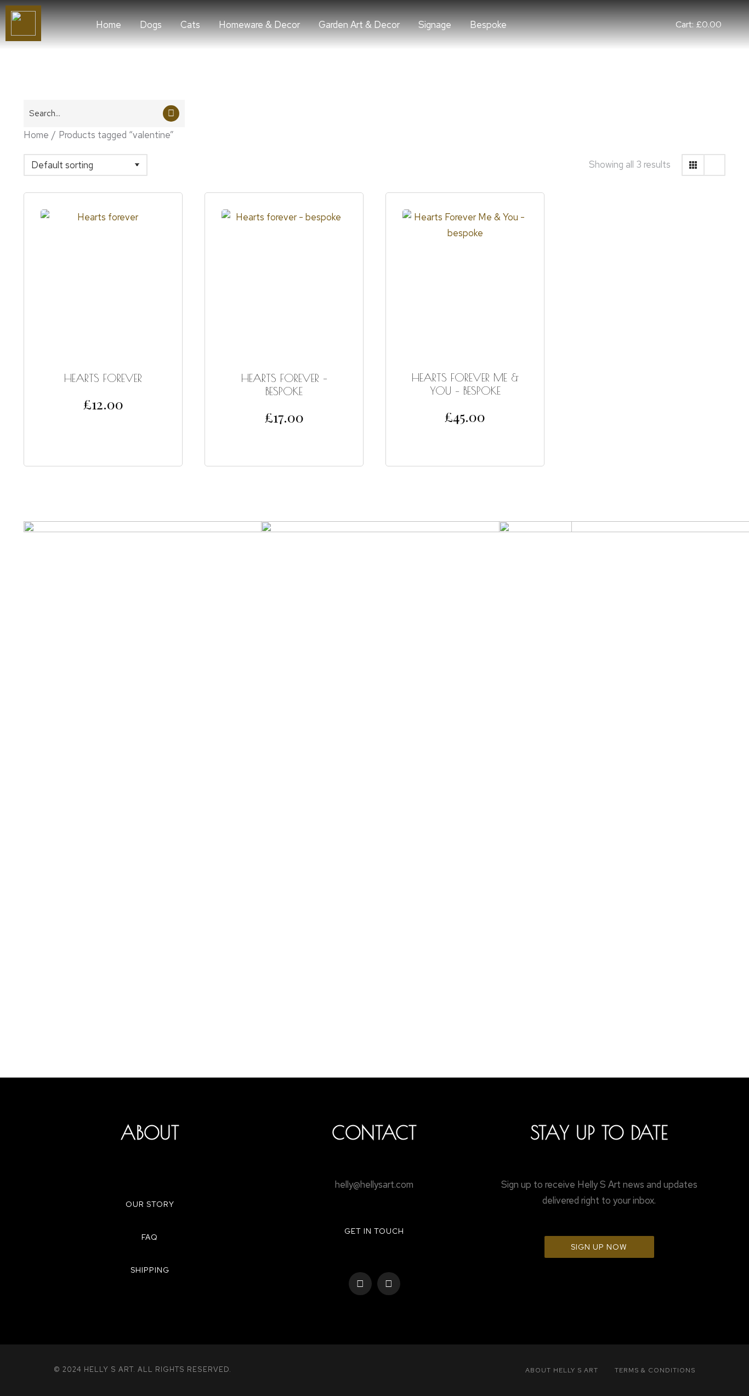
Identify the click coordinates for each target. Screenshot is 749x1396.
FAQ (149, 1237)
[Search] (171, 113)
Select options (284, 440)
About (150, 1132)
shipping (149, 1270)
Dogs (151, 25)
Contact (374, 1132)
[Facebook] (360, 1283)
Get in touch (374, 1231)
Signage (434, 25)
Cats (190, 25)
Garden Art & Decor (359, 25)
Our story (150, 1204)
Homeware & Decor (259, 25)
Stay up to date (599, 1132)
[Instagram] (388, 1283)
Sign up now (599, 1247)
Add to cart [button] (103, 427)
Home (108, 25)
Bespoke (488, 25)
